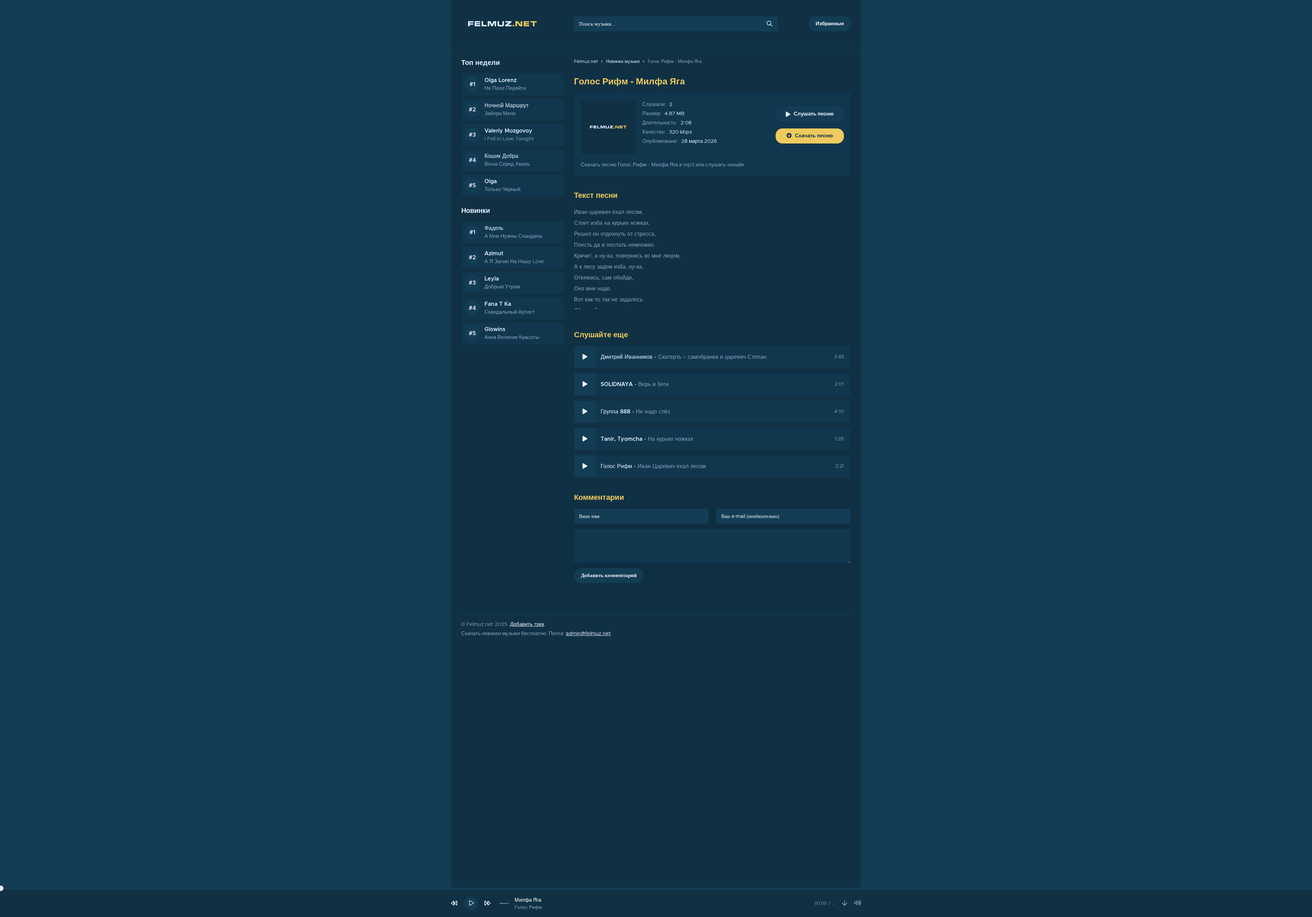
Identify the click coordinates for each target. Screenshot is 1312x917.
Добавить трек (527, 624)
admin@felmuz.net (588, 633)
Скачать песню (814, 135)
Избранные (830, 23)
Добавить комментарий (609, 575)
